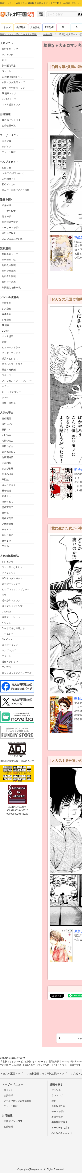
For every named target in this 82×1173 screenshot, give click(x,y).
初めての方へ (9, 184)
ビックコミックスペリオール (17, 672)
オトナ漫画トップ (11, 104)
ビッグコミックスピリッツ (15, 589)
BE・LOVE (7, 561)
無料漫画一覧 (9, 259)
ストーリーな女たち (12, 567)
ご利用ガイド (9, 178)
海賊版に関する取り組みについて (17, 761)
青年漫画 (6, 314)
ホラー (5, 386)
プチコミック (9, 572)
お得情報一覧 (9, 125)
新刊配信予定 (9, 65)
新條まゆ (6, 496)
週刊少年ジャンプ (11, 584)
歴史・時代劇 (9, 369)
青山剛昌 (6, 418)
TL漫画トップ (9, 93)
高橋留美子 (7, 518)
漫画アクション (10, 661)
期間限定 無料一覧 (11, 287)
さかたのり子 (9, 485)
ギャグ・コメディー (12, 353)
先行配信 (21, 27)
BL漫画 (5, 330)
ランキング (7, 54)
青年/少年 (49, 27)
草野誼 (5, 479)
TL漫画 (5, 325)
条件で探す (7, 205)
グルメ (5, 397)
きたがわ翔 (7, 468)
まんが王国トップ (13, 1073)
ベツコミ (6, 622)
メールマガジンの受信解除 (17, 1100)
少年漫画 (6, 319)
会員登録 (6, 141)
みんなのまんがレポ (12, 238)
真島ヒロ (6, 540)
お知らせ (6, 167)
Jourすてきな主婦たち (13, 628)
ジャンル (6, 71)
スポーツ (6, 375)
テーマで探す (9, 211)
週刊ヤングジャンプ (12, 606)
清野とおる (7, 501)
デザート (6, 656)
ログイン (6, 146)
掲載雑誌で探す (10, 222)
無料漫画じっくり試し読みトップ (48, 1073)
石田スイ (6, 429)
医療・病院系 (9, 403)
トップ (6, 27)
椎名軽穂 (6, 490)
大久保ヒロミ (9, 451)
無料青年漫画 (9, 276)
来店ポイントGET (11, 120)
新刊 (4, 60)
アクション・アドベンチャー (17, 380)
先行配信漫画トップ (12, 76)
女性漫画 (6, 303)
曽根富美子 (7, 507)
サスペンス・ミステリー (14, 364)
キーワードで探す (11, 227)
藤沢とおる (7, 535)
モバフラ (6, 667)
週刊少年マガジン (11, 600)
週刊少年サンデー (11, 645)
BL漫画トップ (9, 99)
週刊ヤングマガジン (12, 578)
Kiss (4, 595)
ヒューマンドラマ (11, 347)
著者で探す (7, 216)
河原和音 (6, 463)
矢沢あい (6, 546)
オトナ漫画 (7, 336)
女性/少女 (35, 27)
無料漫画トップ (10, 49)
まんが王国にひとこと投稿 (15, 190)
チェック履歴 (9, 152)
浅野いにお (7, 424)
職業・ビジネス (10, 358)
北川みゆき (7, 474)
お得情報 (8, 1126)
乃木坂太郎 (7, 524)
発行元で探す (9, 233)
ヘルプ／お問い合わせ (13, 173)
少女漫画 (6, 308)
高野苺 (5, 513)
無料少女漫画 (9, 271)
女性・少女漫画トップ (13, 82)
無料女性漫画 (9, 265)
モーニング (7, 634)
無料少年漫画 (9, 282)
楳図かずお (7, 446)
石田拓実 (6, 435)
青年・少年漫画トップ (13, 88)
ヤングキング (9, 650)
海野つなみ (7, 440)
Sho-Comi (7, 639)
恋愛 (4, 342)
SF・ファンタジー (11, 392)
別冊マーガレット (11, 617)
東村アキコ (7, 529)
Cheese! (6, 611)
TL (63, 27)
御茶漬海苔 (7, 457)
